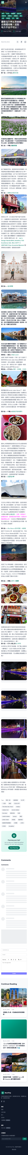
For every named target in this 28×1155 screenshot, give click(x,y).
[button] (5, 959)
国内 (21, 15)
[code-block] (21, 959)
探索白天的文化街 (13, 193)
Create (14, 973)
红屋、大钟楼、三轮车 (19, 369)
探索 (2, 1109)
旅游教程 (13, 13)
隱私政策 (14, 1149)
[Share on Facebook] (21, 41)
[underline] (15, 959)
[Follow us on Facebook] (1, 1101)
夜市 (12, 581)
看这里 (13, 514)
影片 (2, 1114)
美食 (17, 18)
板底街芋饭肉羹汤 (16, 411)
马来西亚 (8, 18)
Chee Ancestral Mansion (16, 245)
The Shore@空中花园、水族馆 (17, 528)
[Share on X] (17, 41)
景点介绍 (19, 13)
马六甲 (7, 13)
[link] (19, 959)
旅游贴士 (10, 15)
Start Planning (14, 848)
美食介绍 (4, 15)
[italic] (13, 959)
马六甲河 (18, 643)
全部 (3, 18)
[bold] (11, 959)
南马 (3, 13)
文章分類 (3, 1112)
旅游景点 (16, 15)
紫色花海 (15, 73)
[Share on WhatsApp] (25, 41)
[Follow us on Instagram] (4, 1101)
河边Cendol (15, 355)
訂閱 (25, 1138)
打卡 (13, 18)
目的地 (2, 1117)
